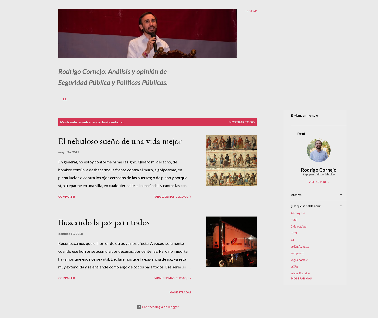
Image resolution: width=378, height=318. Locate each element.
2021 (294, 233)
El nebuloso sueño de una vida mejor (120, 141)
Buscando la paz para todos (103, 222)
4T (293, 239)
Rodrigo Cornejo (318, 170)
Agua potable (299, 260)
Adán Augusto (300, 246)
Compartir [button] (66, 196)
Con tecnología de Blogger (160, 307)
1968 (294, 219)
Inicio (64, 99)
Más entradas (180, 292)
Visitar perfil (319, 181)
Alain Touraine (300, 273)
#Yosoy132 (298, 213)
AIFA (294, 266)
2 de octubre (298, 226)
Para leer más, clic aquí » (172, 196)
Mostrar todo (242, 122)
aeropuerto (297, 253)
